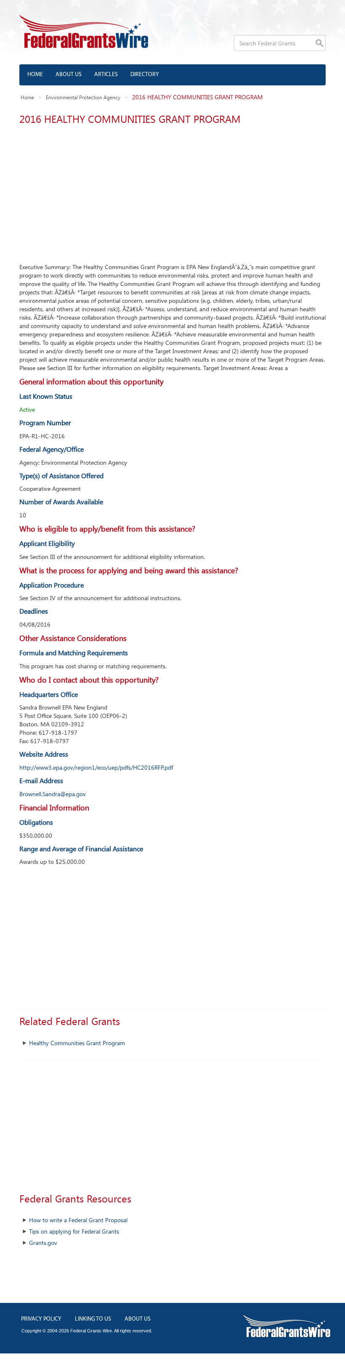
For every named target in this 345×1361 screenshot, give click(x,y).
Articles (106, 74)
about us (138, 1319)
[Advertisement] (172, 191)
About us (69, 74)
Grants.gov (43, 1243)
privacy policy (41, 1319)
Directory (144, 74)
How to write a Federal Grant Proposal (78, 1220)
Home (35, 74)
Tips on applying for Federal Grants (74, 1231)
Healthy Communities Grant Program (77, 1043)
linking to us (93, 1319)
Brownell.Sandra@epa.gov (52, 794)
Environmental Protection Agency (83, 97)
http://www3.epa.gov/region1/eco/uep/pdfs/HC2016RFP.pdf (96, 767)
